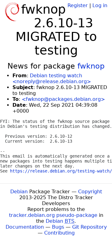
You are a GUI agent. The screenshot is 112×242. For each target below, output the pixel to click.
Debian (19, 192)
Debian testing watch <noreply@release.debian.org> (51, 78)
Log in (99, 5)
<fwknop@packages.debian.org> (63, 99)
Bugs (58, 227)
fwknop (91, 66)
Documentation (25, 227)
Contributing (59, 233)
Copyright (90, 192)
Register (78, 5)
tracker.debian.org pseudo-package (53, 215)
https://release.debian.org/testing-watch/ (61, 170)
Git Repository (89, 227)
